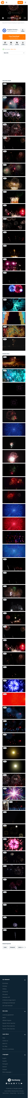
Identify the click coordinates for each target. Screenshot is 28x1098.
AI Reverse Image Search (9, 1009)
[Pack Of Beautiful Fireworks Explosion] (13, 290)
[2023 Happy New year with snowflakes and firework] (13, 101)
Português (5, 1073)
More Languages (6, 1081)
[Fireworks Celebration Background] (13, 250)
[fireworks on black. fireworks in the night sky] (13, 388)
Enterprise (5, 1001)
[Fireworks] (13, 115)
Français (4, 1079)
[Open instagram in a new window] (8, 1093)
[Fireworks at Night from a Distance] (13, 867)
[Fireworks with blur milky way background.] (13, 361)
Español (4, 1070)
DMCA (4, 1027)
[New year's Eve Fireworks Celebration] (13, 343)
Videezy (4, 998)
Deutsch (4, 1076)
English (4, 1067)
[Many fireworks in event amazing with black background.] (13, 169)
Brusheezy (5, 993)
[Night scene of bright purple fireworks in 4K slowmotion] (13, 931)
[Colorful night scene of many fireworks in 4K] (13, 894)
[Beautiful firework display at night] (13, 88)
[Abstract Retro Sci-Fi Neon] (13, 317)
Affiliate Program (6, 1030)
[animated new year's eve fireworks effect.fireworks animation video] (13, 840)
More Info (6, 52)
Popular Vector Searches (8, 1032)
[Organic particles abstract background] (13, 304)
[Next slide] (21, 957)
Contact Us (5, 1050)
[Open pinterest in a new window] (13, 1093)
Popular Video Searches (8, 1038)
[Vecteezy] (2, 2)
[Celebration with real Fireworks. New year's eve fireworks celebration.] (13, 182)
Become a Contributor (8, 1058)
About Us (4, 1053)
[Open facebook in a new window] (6, 1093)
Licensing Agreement (8, 1024)
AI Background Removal (8, 1012)
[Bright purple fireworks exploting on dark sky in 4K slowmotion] (13, 944)
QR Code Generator (7, 1015)
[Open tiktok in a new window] (16, 1093)
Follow (22, 31)
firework (12, 957)
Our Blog (4, 1056)
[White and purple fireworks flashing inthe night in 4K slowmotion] (13, 906)
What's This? (13, 49)
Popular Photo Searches (8, 1035)
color (5, 957)
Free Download (14, 37)
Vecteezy (4, 995)
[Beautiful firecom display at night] (13, 671)
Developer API (6, 1006)
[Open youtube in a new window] (21, 1093)
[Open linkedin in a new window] (11, 1093)
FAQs (3, 1047)
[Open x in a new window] (18, 1093)
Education (5, 1004)
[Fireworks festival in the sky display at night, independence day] (10, 815)
